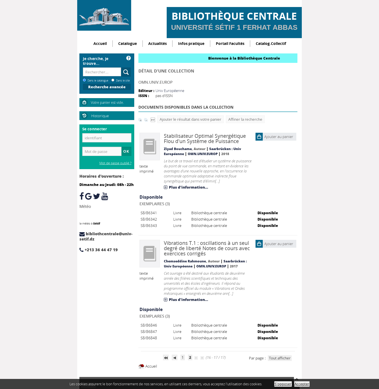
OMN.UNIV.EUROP (203, 154)
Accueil (100, 43)
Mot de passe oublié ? (115, 163)
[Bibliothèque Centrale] (104, 15)
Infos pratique (191, 43)
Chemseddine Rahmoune (185, 261)
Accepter (302, 384)
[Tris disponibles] (153, 119)
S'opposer (283, 384)
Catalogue (127, 43)
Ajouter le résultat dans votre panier (190, 119)
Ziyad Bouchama (178, 149)
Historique (100, 115)
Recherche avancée (107, 86)
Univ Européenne (170, 90)
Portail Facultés (230, 43)
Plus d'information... (188, 187)
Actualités (157, 43)
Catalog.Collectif (271, 43)
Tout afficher (280, 358)
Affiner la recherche (245, 119)
